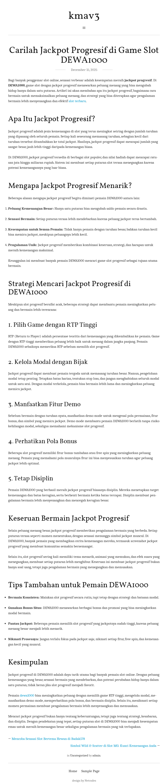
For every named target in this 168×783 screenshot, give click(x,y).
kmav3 (84, 16)
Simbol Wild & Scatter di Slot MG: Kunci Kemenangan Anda (113, 746)
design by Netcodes (84, 780)
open (84, 28)
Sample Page (90, 771)
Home (73, 771)
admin (96, 755)
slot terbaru (77, 101)
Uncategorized (79, 755)
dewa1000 (27, 695)
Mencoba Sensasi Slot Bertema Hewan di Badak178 (48, 739)
